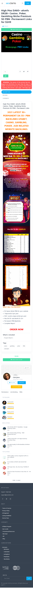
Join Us (5, 575)
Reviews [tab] (5, 95)
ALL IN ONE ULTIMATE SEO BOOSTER (16, 462)
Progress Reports (8, 337)
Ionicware (4, 547)
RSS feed (4, 533)
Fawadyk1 (9, 417)
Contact (21, 382)
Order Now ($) (17, 29)
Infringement (5, 513)
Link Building (14, 392)
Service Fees (5, 518)
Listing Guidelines (6, 515)
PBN (24, 346)
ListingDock (7, 554)
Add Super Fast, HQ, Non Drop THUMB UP (18, 467)
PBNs (20, 392)
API (3, 536)
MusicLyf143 (10, 412)
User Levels (5, 529)
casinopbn (6, 348)
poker (18, 346)
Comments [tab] (6, 98)
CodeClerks (7, 551)
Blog (3, 538)
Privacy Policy (6, 510)
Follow (12, 382)
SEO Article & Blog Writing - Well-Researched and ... (16, 433)
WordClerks (7, 559)
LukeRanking (10, 406)
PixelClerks (6, 556)
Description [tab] (6, 92)
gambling (12, 346)
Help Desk (8, 492)
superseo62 (10, 401)
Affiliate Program (6, 526)
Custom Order (16, 386)
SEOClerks (6, 549)
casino (5, 346)
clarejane (16, 377)
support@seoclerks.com (7, 495)
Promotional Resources (8, 531)
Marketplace (4, 392)
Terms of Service (6, 508)
